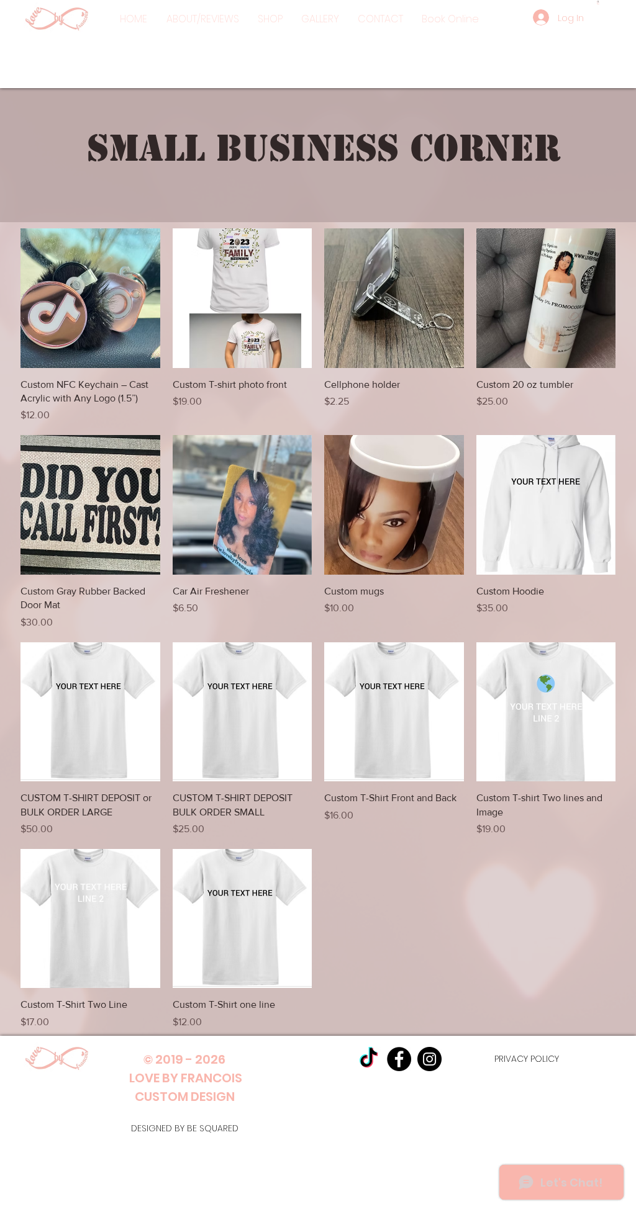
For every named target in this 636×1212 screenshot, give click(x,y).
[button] (270, 19)
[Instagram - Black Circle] (429, 1059)
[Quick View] (90, 298)
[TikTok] (369, 1059)
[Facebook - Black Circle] (399, 1059)
